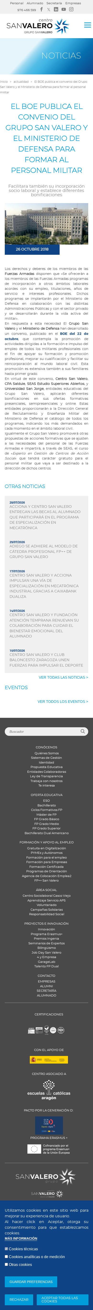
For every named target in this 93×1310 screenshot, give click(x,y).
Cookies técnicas (23, 1249)
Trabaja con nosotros (46, 781)
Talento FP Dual (46, 966)
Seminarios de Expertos (46, 943)
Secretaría (54, 3)
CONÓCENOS (46, 747)
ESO (46, 800)
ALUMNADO (46, 995)
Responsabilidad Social (46, 914)
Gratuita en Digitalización (46, 848)
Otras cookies (20, 1265)
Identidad (46, 762)
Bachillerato (46, 805)
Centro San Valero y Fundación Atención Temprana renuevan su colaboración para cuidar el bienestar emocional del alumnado (44, 625)
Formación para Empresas (46, 862)
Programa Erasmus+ (46, 934)
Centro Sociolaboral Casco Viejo (47, 895)
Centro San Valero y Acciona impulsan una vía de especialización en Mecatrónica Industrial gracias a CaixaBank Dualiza (44, 586)
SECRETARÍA (46, 990)
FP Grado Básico (46, 819)
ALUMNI (46, 986)
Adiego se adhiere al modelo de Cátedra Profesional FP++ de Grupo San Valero (44, 552)
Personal (16, 3)
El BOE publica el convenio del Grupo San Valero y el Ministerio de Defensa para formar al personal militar (43, 87)
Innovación (46, 929)
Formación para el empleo (46, 857)
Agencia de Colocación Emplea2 (46, 876)
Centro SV (25, 1191)
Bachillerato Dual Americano (47, 833)
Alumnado (35, 3)
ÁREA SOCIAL (46, 890)
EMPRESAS (46, 981)
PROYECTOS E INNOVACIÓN (46, 923)
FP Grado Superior (46, 828)
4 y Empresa (46, 957)
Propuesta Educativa (47, 767)
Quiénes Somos (47, 753)
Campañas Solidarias (47, 909)
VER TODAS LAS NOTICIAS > (63, 677)
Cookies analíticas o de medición (37, 1257)
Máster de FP (46, 814)
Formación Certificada (46, 867)
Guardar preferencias (31, 1282)
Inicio (4, 81)
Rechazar (19, 1299)
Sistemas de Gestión (46, 758)
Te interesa (46, 785)
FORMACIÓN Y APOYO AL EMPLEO (47, 842)
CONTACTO (46, 976)
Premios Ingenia (46, 938)
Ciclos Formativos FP (46, 810)
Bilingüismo (46, 948)
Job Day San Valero (46, 952)
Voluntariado (47, 905)
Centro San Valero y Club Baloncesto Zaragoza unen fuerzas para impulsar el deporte (46, 660)
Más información (21, 1238)
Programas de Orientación (46, 871)
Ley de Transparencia (46, 776)
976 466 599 (26, 10)
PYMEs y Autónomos (46, 853)
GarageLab (46, 962)
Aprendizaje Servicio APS (46, 900)
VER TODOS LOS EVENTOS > (63, 702)
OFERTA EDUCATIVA (46, 795)
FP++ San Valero (46, 880)
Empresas (73, 3)
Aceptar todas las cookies (59, 1299)
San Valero (27, 1171)
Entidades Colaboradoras (46, 771)
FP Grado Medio (46, 824)
